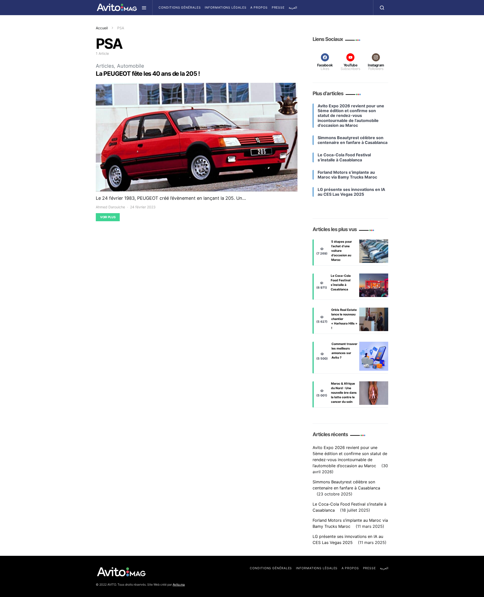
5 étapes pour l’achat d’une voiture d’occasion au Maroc (341, 251)
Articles (105, 66)
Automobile (130, 66)
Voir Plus (107, 217)
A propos (258, 7)
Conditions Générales (180, 7)
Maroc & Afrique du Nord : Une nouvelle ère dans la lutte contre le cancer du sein (344, 393)
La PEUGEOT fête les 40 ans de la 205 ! (148, 73)
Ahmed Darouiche (110, 207)
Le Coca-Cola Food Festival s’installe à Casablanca (341, 282)
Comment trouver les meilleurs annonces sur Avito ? (344, 350)
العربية (293, 7)
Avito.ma (179, 584)
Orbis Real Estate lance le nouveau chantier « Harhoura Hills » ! (344, 319)
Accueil (102, 28)
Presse (278, 7)
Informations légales (225, 7)
